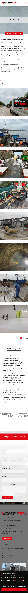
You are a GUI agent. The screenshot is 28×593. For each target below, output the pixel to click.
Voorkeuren (21, 586)
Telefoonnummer (6, 468)
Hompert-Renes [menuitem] (3, 83)
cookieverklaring (5, 581)
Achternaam (4, 460)
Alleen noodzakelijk (8, 586)
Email (3, 452)
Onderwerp (4, 476)
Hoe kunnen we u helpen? (8, 484)
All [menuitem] (0, 80)
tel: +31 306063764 (8, 550)
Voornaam (4, 444)
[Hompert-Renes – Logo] (10, 2)
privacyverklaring (19, 580)
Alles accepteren (14, 589)
